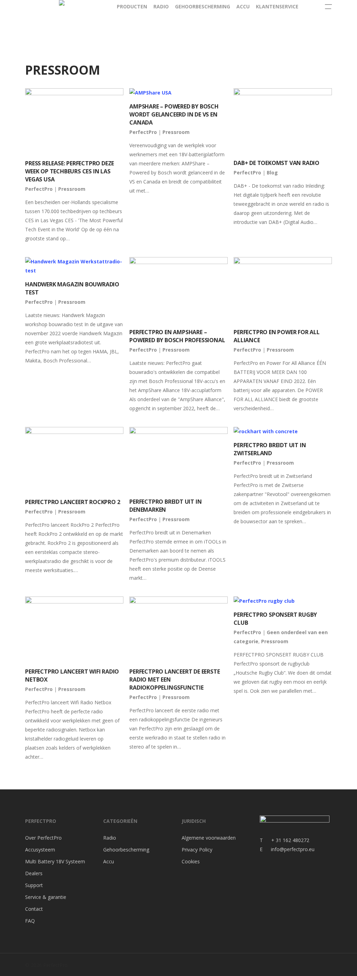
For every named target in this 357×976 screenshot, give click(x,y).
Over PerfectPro (43, 837)
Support (34, 885)
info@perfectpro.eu (291, 849)
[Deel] (334, 7)
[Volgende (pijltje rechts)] (345, 488)
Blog (272, 172)
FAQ (30, 920)
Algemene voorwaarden (209, 837)
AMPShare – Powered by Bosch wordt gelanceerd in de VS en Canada (174, 114)
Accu (108, 861)
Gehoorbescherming (126, 849)
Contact (34, 909)
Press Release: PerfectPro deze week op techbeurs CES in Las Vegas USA (69, 171)
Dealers (34, 873)
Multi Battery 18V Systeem (55, 861)
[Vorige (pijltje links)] (12, 488)
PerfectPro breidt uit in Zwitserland (270, 449)
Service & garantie (45, 897)
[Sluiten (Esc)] (349, 7)
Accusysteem (40, 849)
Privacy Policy (197, 849)
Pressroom (71, 189)
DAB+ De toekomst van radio (276, 163)
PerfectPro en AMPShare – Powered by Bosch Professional (177, 336)
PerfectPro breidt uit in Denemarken (165, 505)
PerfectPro (39, 189)
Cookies (191, 861)
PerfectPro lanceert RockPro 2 (72, 502)
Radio (109, 837)
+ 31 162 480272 (286, 840)
